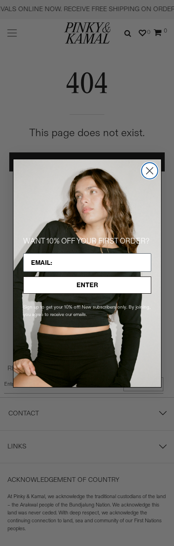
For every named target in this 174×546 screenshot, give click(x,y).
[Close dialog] (150, 171)
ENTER (87, 285)
